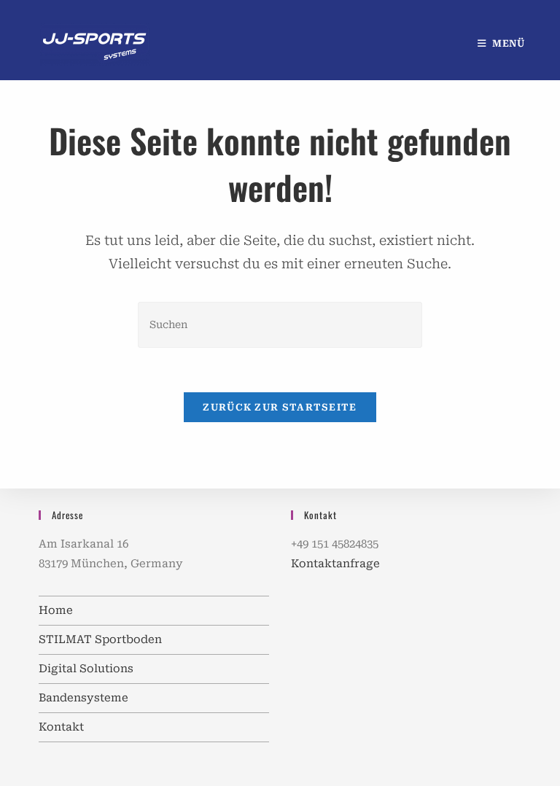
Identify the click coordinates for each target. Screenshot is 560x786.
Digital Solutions (86, 668)
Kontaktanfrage (335, 563)
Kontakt (61, 727)
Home (56, 610)
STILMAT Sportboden (100, 639)
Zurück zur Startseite (280, 407)
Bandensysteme (83, 697)
